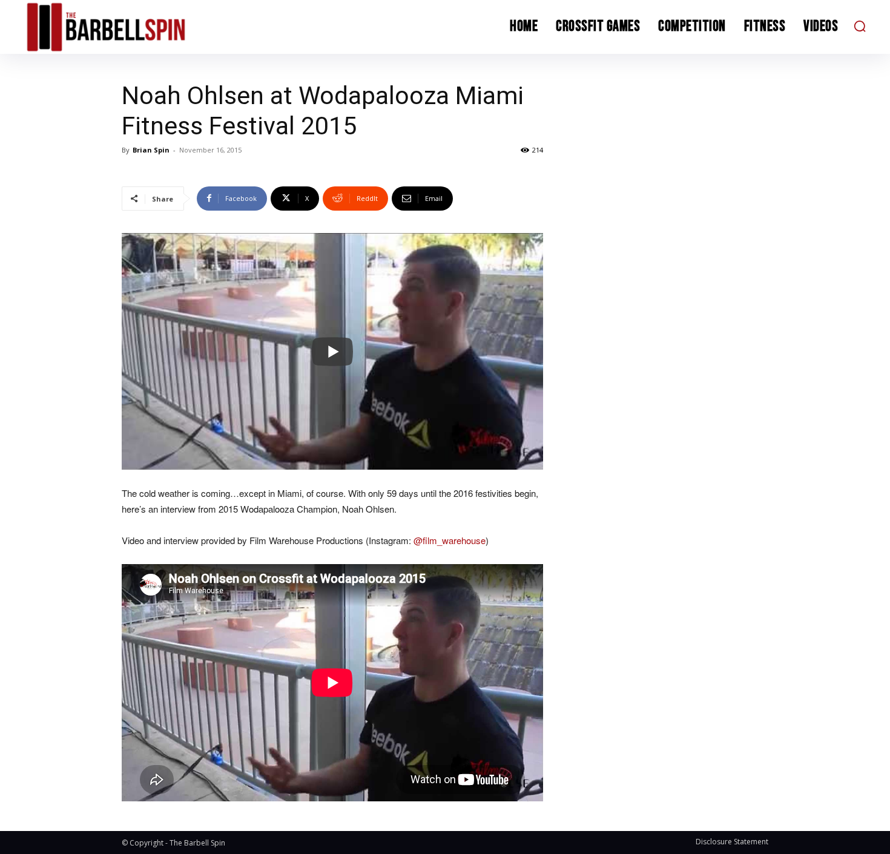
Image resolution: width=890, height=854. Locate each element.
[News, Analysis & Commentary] (129, 27)
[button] (859, 26)
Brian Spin (151, 149)
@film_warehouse (450, 540)
